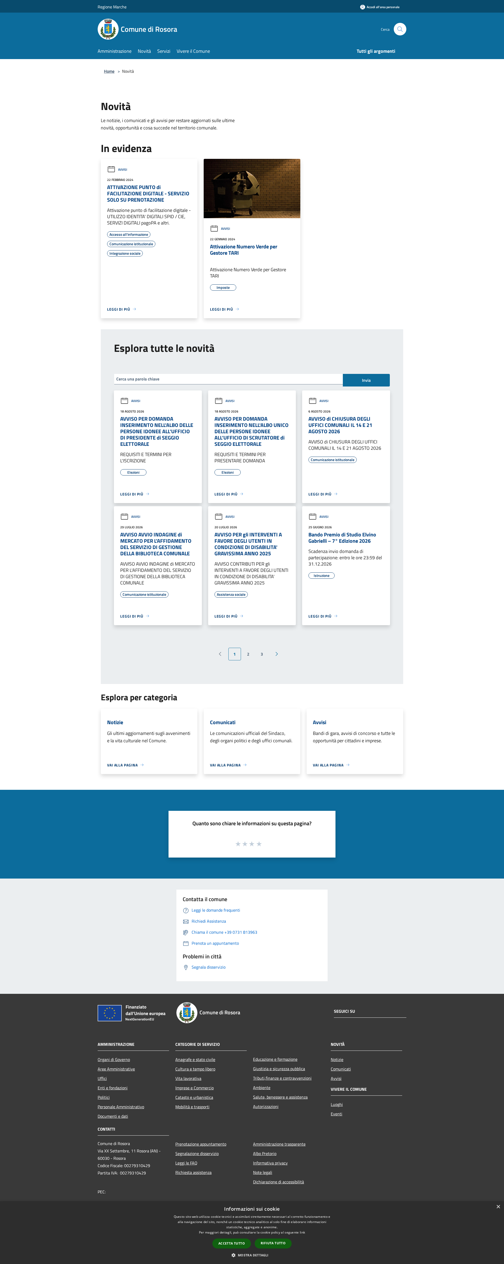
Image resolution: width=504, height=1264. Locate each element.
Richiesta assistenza (193, 1172)
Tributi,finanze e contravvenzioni (282, 1078)
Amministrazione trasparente (279, 1144)
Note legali (262, 1172)
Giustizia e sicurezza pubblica (279, 1068)
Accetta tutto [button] (231, 1243)
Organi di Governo (114, 1059)
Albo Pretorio (264, 1153)
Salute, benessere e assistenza (280, 1097)
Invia (366, 380)
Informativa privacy (270, 1163)
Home (109, 71)
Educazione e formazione (275, 1059)
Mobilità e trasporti (192, 1107)
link (302, 1232)
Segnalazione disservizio (197, 1153)
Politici (104, 1097)
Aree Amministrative (116, 1069)
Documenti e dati (113, 1116)
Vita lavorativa (188, 1078)
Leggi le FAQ (186, 1163)
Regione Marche (112, 7)
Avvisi (122, 169)
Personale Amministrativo (121, 1107)
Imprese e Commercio (194, 1088)
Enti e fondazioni (113, 1088)
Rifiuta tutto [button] (273, 1243)
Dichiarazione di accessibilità (278, 1182)
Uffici (102, 1078)
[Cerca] (400, 29)
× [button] (498, 1207)
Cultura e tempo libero (195, 1069)
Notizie (337, 1059)
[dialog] (252, 1232)
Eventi (336, 1114)
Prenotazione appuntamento (200, 1144)
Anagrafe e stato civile (195, 1059)
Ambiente (261, 1087)
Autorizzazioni (266, 1106)
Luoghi (337, 1104)
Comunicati (341, 1069)
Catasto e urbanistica (194, 1097)
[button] (251, 1255)
